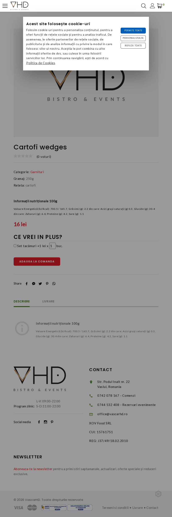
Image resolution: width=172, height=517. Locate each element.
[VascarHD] (19, 6)
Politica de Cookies (40, 63)
